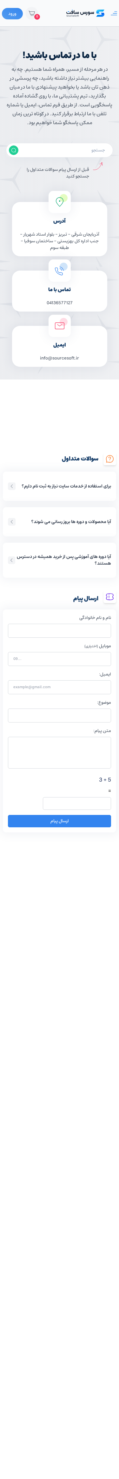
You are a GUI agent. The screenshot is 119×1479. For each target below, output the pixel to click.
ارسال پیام (59, 821)
